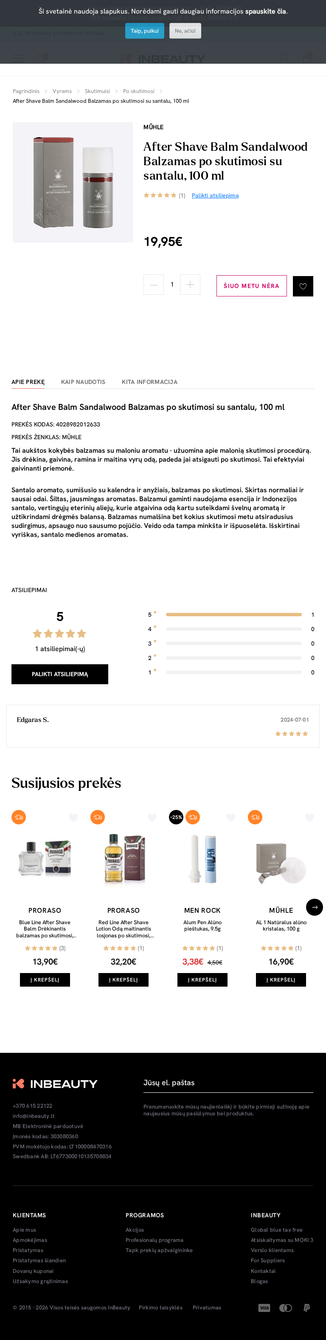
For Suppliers (268, 1260)
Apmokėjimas (30, 1240)
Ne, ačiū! (185, 30)
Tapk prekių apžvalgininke (159, 1250)
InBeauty (119, 1307)
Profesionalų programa (154, 1240)
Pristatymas (28, 1250)
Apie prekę (28, 382)
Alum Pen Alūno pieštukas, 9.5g (202, 926)
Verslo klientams (272, 1250)
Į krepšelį (45, 979)
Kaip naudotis (83, 382)
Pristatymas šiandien (39, 1260)
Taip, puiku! (145, 30)
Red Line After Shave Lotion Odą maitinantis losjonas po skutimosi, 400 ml (123, 932)
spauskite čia (265, 11)
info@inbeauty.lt (34, 1116)
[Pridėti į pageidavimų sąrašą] (303, 286)
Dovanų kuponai (33, 1271)
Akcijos (135, 1230)
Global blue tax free (277, 1230)
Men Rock (202, 910)
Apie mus (24, 1230)
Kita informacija (149, 382)
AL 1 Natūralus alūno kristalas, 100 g (281, 926)
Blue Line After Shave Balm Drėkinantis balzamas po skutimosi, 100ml (44, 932)
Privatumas (207, 1307)
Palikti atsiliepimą (60, 674)
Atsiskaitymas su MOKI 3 (282, 1240)
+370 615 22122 (33, 1106)
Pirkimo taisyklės (160, 1307)
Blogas (259, 1281)
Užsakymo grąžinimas (40, 1281)
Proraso (44, 910)
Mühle (153, 127)
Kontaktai (263, 1271)
